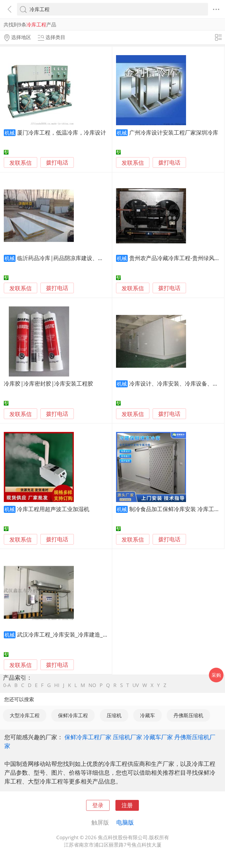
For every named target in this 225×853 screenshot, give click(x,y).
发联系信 (20, 162)
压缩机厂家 (127, 737)
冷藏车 (147, 715)
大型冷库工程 (25, 715)
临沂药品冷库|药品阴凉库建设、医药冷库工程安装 (79, 258)
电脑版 (125, 822)
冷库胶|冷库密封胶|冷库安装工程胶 (48, 383)
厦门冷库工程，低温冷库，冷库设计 (61, 132)
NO (92, 685)
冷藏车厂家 (158, 737)
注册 (127, 805)
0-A (7, 685)
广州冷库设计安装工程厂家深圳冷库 (173, 132)
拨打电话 (57, 163)
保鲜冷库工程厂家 (87, 737)
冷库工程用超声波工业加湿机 (53, 509)
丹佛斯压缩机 (188, 715)
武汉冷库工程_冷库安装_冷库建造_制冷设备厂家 (76, 634)
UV (135, 685)
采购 (216, 675)
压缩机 (114, 715)
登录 (97, 805)
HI (56, 685)
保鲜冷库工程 (73, 715)
